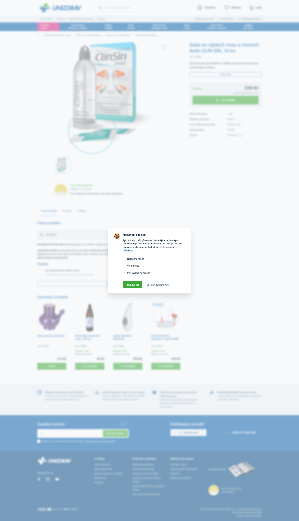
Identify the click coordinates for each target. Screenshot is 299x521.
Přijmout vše (132, 284)
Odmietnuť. (128, 250)
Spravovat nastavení (158, 284)
